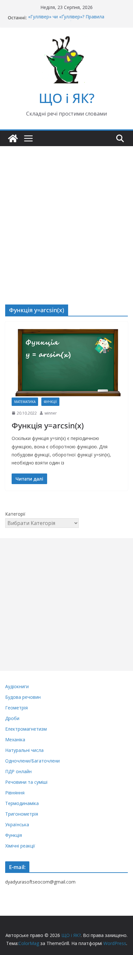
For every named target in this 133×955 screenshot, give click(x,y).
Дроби (12, 718)
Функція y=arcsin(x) (48, 425)
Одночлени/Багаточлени (32, 761)
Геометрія (16, 708)
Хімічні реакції (20, 846)
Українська (17, 824)
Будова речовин (23, 697)
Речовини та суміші (26, 782)
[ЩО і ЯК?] (13, 138)
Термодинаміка (22, 803)
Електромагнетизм (26, 729)
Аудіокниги (17, 686)
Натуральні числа (24, 750)
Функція (13, 835)
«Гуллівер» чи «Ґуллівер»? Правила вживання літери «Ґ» (66, 20)
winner (51, 413)
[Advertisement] (66, 215)
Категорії (15, 514)
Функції (50, 401)
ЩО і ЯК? (67, 98)
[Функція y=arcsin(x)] (66, 362)
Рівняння (15, 793)
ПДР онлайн (18, 771)
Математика (25, 401)
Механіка (15, 739)
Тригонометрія (21, 814)
